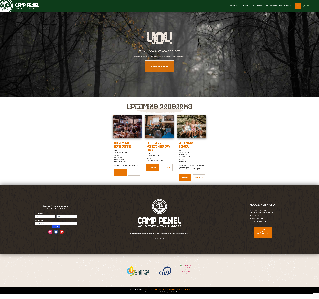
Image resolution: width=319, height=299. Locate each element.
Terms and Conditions (183, 289)
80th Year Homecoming (122, 144)
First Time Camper (271, 5)
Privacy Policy (149, 289)
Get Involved (287, 5)
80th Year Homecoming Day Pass (158, 146)
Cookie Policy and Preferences (165, 289)
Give (298, 5)
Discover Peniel (234, 5)
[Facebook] (56, 232)
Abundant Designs (153, 292)
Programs (245, 5)
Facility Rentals (257, 5)
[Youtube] (62, 232)
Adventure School (186, 144)
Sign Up (56, 226)
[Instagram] (50, 232)
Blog (280, 5)
